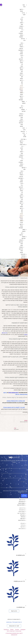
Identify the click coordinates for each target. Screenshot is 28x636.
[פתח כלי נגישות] (1, 5)
